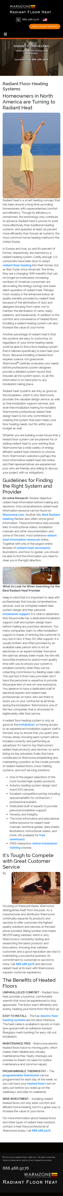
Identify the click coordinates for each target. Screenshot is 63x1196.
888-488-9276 (30, 19)
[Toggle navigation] (5, 35)
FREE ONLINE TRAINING (45, 26)
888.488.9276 (16, 1168)
